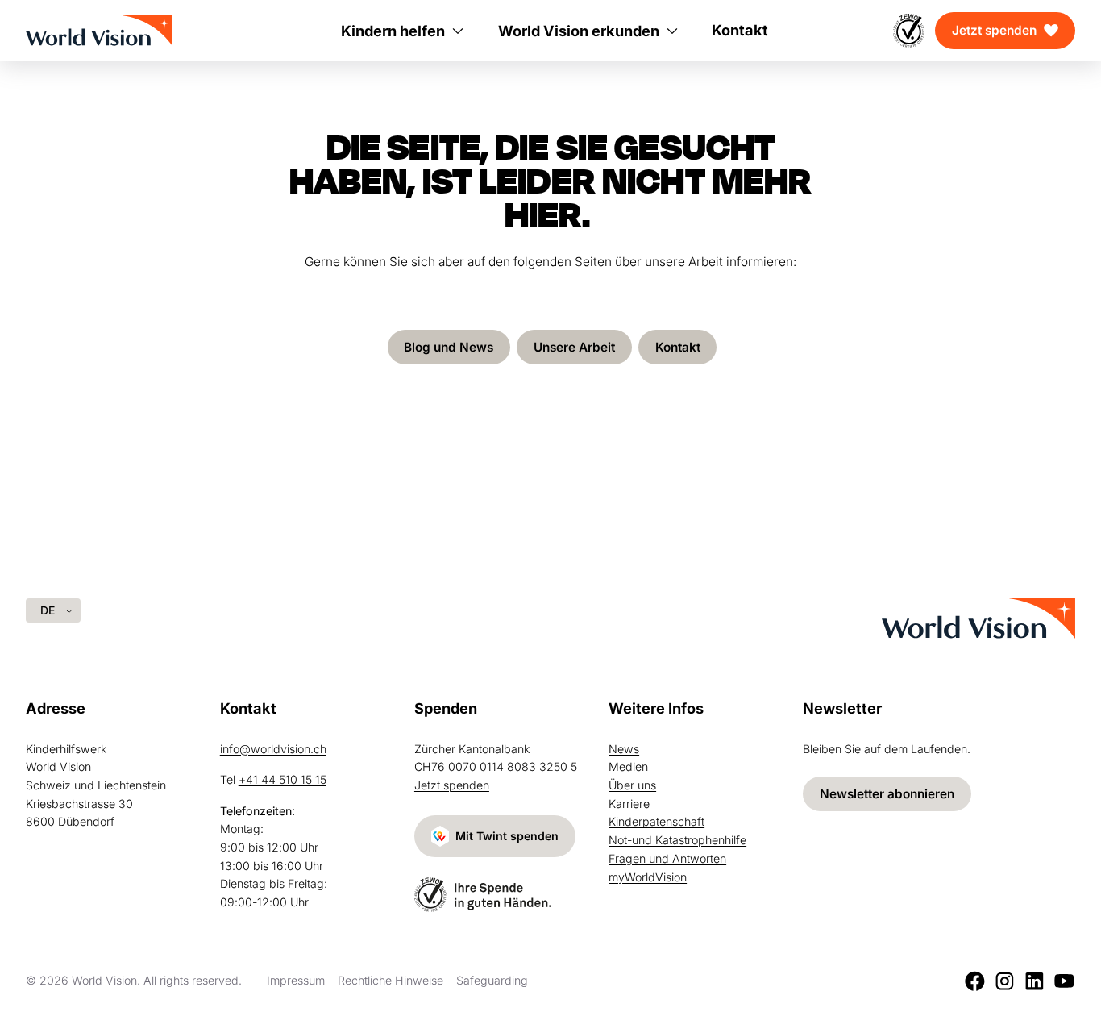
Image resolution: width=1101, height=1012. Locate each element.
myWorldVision (648, 877)
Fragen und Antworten (667, 858)
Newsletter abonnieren (887, 794)
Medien (628, 766)
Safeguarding (492, 980)
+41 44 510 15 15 (282, 779)
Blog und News (448, 347)
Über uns (632, 785)
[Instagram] (1004, 981)
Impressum (296, 980)
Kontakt (677, 347)
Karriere (629, 803)
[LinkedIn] (1034, 981)
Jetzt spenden (994, 30)
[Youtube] (1064, 981)
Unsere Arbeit (574, 347)
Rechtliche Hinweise (390, 980)
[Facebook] (975, 981)
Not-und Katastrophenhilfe (677, 840)
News (624, 749)
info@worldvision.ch (273, 749)
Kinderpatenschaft (656, 821)
